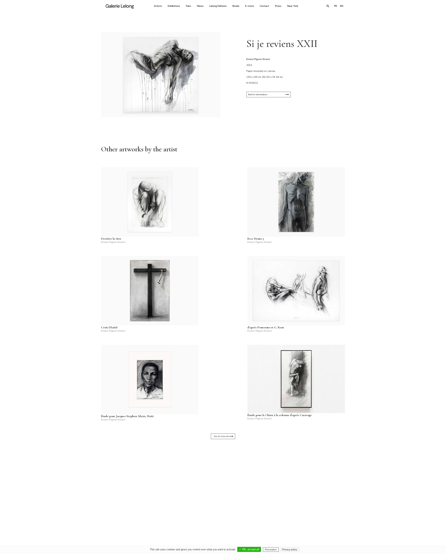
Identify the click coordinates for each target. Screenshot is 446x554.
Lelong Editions (218, 6)
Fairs (188, 6)
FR (335, 6)
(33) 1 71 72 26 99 (267, 521)
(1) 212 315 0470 (313, 521)
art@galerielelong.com (311, 523)
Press (278, 6)
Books (236, 6)
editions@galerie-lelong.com (221, 523)
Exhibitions (174, 6)
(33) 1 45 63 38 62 (221, 521)
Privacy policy (289, 549)
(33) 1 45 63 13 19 (175, 521)
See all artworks (221, 436)
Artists (158, 6)
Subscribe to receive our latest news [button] (220, 479)
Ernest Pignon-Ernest (258, 59)
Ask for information (257, 94)
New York (292, 6)
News (200, 6)
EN (341, 6)
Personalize (271, 549)
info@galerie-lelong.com (174, 523)
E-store (249, 6)
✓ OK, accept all (249, 549)
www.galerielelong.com (330, 523)
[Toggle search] (328, 6)
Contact (264, 6)
